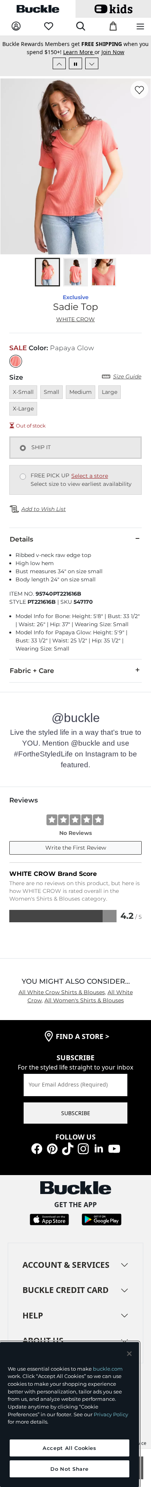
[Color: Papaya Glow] (15, 361)
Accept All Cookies (69, 1448)
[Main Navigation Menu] (140, 27)
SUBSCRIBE (75, 1113)
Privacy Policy (111, 1414)
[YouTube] (114, 1148)
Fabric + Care (32, 671)
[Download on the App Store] (49, 1219)
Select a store (89, 475)
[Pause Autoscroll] (75, 63)
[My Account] (16, 26)
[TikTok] (68, 1148)
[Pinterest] (52, 1148)
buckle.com (108, 1369)
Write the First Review (75, 847)
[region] (69, 1414)
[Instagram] (83, 1148)
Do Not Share (69, 1469)
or (82, 52)
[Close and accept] (129, 1353)
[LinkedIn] (98, 1148)
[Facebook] (37, 1148)
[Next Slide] (91, 63)
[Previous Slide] (59, 63)
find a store (82, 1036)
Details (21, 539)
